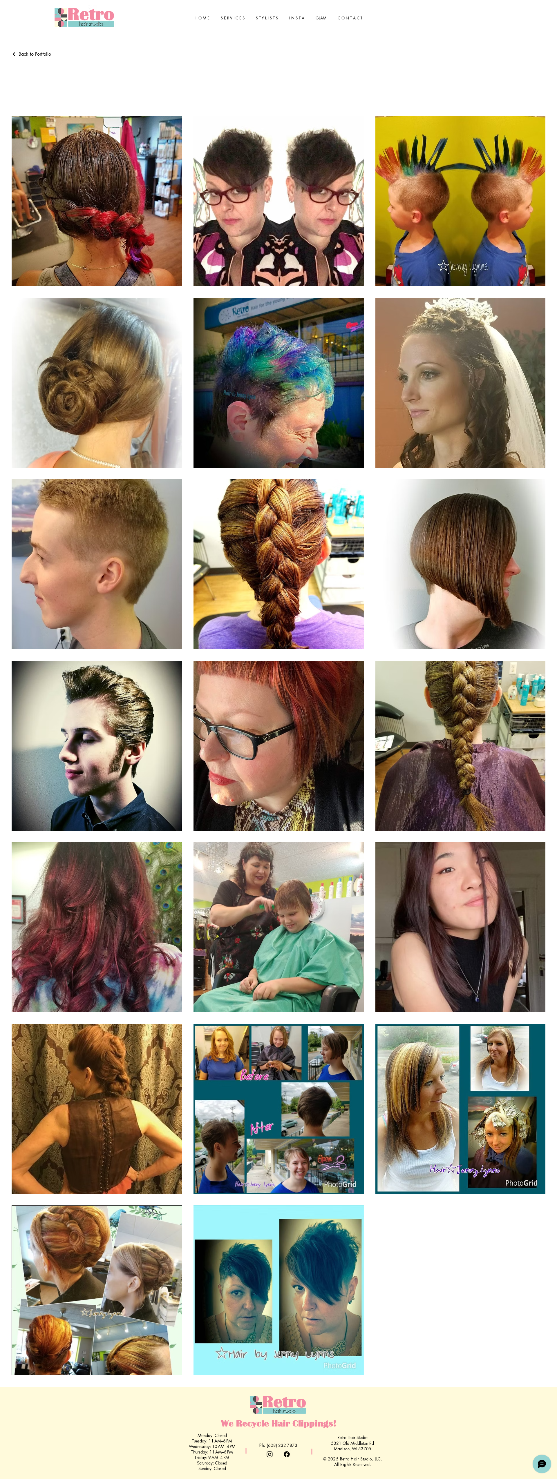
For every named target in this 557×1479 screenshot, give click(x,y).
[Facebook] (287, 1454)
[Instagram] (270, 1454)
